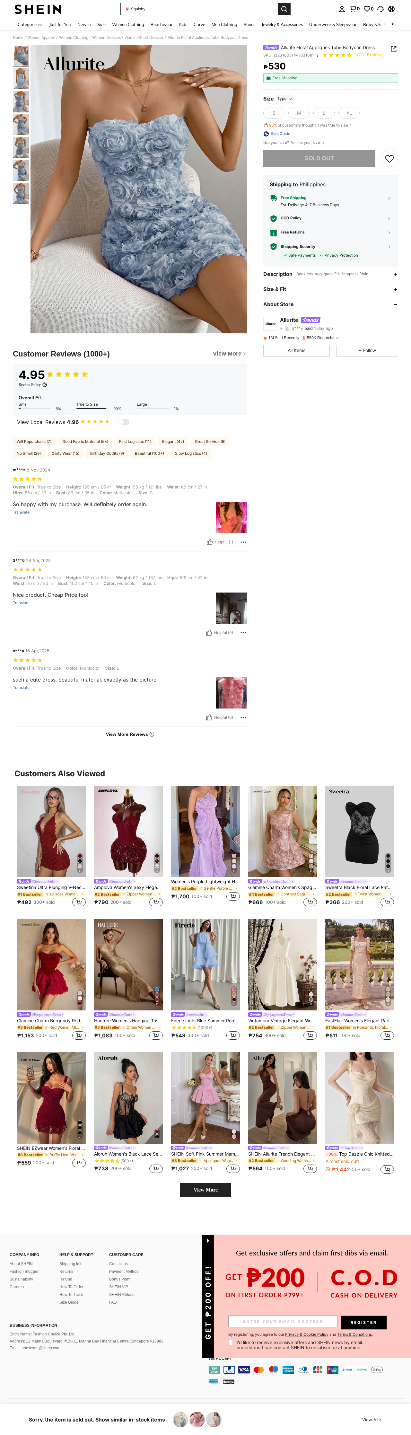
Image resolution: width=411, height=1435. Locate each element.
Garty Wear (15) (65, 453)
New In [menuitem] (84, 24)
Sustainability (21, 1279)
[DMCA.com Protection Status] (228, 1381)
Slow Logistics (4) (191, 453)
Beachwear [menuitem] (162, 24)
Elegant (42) (173, 441)
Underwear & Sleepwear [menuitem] (333, 24)
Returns (66, 1271)
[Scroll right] (392, 24)
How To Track (71, 1294)
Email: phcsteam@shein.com (35, 1348)
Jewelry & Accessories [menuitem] (282, 24)
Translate (21, 512)
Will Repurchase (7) (34, 441)
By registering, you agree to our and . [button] (300, 1334)
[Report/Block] (243, 542)
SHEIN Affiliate (122, 1294)
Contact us (118, 1264)
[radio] (273, 113)
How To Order (71, 1287)
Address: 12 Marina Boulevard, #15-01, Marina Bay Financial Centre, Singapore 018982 (86, 1341)
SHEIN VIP (118, 1287)
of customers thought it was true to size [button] (308, 125)
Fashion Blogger (24, 1271)
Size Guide (69, 1302)
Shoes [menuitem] (249, 24)
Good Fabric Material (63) (85, 441)
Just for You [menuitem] (60, 24)
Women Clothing (73, 37)
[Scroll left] (384, 24)
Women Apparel (41, 37)
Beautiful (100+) (149, 453)
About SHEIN (21, 1264)
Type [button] (281, 98)
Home (18, 37)
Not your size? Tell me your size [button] (292, 143)
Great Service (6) (210, 441)
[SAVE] (389, 158)
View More (206, 1190)
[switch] (123, 422)
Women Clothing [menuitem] (128, 24)
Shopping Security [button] (298, 246)
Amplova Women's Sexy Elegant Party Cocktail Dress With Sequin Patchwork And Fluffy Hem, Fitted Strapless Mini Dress (128, 887)
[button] (380, 9)
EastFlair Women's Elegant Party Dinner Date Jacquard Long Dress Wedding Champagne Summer (359, 1020)
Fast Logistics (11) (135, 441)
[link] (354, 9)
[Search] (284, 9)
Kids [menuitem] (183, 24)
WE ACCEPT (220, 1359)
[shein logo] (37, 9)
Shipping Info (71, 1264)
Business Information (33, 1325)
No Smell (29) (29, 453)
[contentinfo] (308, 1370)
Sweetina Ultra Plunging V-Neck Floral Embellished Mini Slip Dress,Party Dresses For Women (51, 887)
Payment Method (124, 1271)
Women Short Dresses (144, 37)
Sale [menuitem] (101, 24)
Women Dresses (106, 37)
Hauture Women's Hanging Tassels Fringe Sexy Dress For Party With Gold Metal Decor (128, 1020)
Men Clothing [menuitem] (224, 24)
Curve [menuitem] (199, 24)
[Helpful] (210, 542)
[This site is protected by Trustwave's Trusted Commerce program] (213, 1381)
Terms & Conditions (354, 1334)
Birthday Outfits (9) (107, 453)
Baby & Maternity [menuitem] (380, 24)
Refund (65, 1279)
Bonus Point (119, 1279)
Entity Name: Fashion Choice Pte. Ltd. (42, 1334)
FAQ (113, 1302)
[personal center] (342, 9)
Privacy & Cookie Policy (306, 1334)
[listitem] (51, 847)
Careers (17, 1287)
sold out (319, 158)
